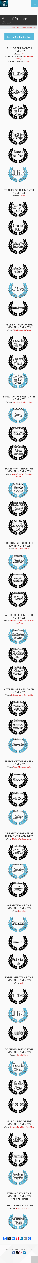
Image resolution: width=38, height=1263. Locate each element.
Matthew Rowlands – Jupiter (22, 839)
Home (13, 27)
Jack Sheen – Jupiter (22, 548)
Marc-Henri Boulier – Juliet (22, 402)
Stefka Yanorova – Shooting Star (22, 695)
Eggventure (22, 911)
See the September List (19, 36)
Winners (19, 27)
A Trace (22, 196)
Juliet (22, 54)
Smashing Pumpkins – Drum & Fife (22, 1127)
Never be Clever (22, 1055)
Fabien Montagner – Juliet (22, 767)
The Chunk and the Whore (22, 330)
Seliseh (27, 61)
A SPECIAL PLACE (22, 1208)
